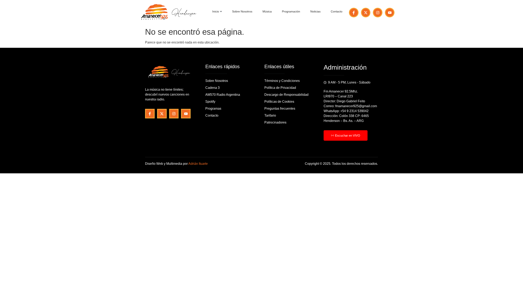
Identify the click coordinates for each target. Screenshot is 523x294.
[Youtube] (389, 12)
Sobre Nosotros (242, 11)
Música (267, 11)
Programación (291, 11)
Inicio (215, 11)
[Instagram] (377, 12)
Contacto (336, 11)
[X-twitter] (366, 12)
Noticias (315, 11)
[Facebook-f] (354, 12)
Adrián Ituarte (198, 163)
